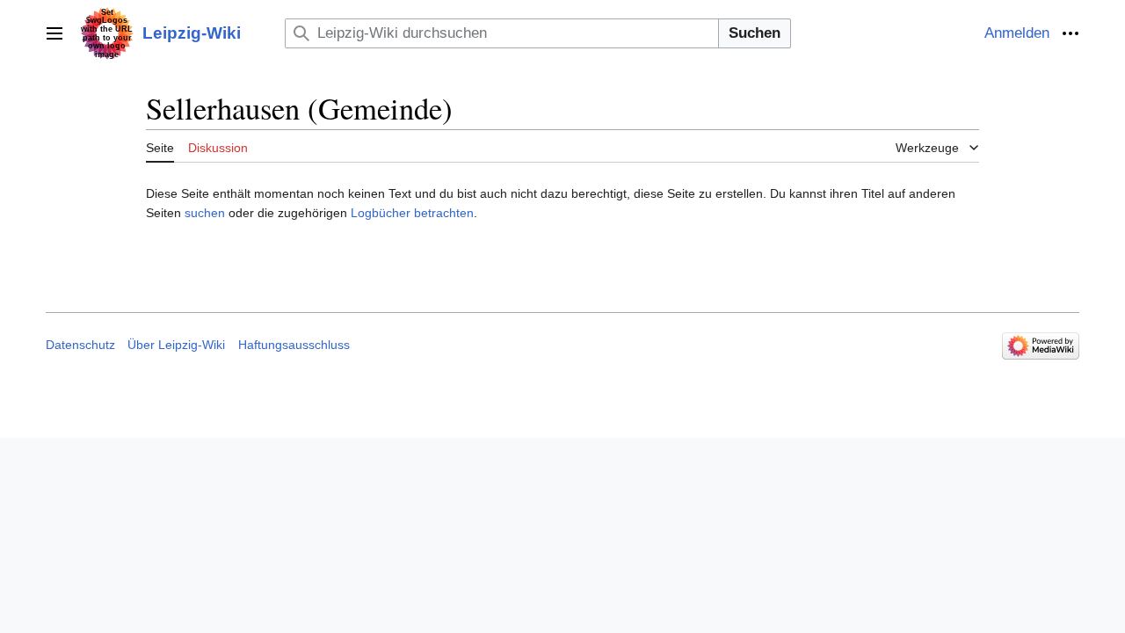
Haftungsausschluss (294, 345)
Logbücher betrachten (412, 213)
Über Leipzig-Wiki (176, 345)
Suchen (754, 33)
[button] (54, 33)
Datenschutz (80, 345)
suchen (205, 213)
